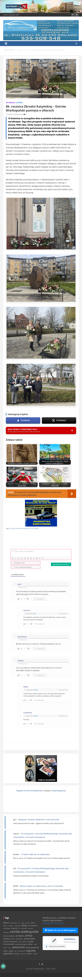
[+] (42, 558)
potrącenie (19, 939)
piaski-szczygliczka (9, 936)
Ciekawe (35, 690)
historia (12, 528)
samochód (18, 947)
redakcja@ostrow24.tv (53, 923)
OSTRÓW (19, 103)
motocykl (24, 928)
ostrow (20, 114)
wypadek (31, 950)
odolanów (6, 932)
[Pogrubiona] (12, 558)
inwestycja (17, 925)
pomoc (13, 939)
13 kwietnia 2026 (12, 114)
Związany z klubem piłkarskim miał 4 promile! (38, 819)
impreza (10, 925)
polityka (6, 938)
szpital (11, 951)
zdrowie (17, 954)
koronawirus (33, 925)
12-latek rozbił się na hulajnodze (35, 854)
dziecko (5, 925)
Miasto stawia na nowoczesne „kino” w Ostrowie (41, 886)
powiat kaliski (29, 938)
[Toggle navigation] (6, 43)
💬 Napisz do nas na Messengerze (60, 930)
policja (28, 935)
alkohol (6, 923)
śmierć (29, 953)
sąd (15, 951)
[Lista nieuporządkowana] (27, 558)
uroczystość (35, 528)
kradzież (14, 928)
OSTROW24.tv (69, 939)
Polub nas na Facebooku (57, 946)
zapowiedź (8, 953)
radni (35, 944)
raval (34, 613)
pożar (30, 944)
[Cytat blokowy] (30, 558)
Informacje (10, 103)
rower (5, 948)
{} (39, 558)
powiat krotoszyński (10, 942)
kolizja (24, 925)
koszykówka (6, 928)
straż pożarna (32, 947)
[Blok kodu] (33, 558)
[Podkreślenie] (18, 558)
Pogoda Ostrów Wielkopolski (29, 790)
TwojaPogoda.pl (58, 790)
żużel (35, 954)
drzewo (27, 923)
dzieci (33, 923)
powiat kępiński (22, 941)
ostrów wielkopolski (23, 528)
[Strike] (21, 558)
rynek (9, 947)
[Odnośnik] (36, 558)
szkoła (5, 951)
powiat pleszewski (21, 944)
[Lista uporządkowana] (24, 558)
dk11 (19, 923)
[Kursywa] (15, 558)
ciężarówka (13, 923)
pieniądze (20, 936)
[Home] (9, 50)
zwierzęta (23, 954)
